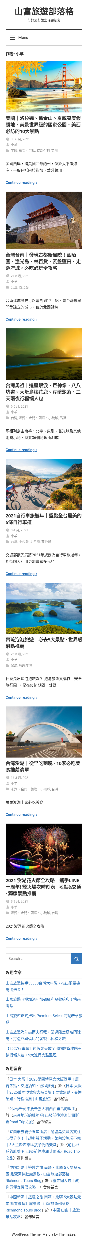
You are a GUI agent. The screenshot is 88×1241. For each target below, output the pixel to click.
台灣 (14, 287)
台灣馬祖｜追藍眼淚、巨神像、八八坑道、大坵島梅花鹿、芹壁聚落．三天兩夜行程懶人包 (43, 392)
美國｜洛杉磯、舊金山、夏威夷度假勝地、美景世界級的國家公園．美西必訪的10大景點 (43, 124)
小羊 (14, 145)
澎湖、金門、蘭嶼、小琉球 (38, 418)
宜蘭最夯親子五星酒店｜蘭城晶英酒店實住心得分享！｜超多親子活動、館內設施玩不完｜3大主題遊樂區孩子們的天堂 (43, 1138)
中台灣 (24, 541)
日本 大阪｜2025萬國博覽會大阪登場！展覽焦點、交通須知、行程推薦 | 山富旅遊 (44, 1092)
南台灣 (24, 287)
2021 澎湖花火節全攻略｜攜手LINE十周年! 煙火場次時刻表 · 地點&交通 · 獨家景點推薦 (43, 887)
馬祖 (63, 418)
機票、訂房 (27, 150)
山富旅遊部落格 (44, 11)
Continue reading (20, 182)
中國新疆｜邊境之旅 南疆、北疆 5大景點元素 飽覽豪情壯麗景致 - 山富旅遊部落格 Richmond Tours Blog (43, 1174)
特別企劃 (43, 150)
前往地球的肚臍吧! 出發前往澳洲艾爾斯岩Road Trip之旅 (43, 1151)
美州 (54, 150)
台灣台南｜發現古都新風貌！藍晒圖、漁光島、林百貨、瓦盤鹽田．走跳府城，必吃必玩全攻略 (43, 261)
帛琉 (14, 665)
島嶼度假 (25, 665)
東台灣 (46, 541)
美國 (14, 150)
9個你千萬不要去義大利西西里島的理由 (42, 1109)
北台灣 (35, 541)
